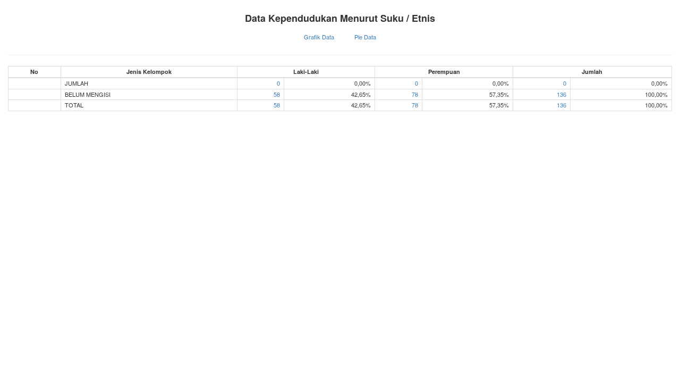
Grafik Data (319, 36)
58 (277, 94)
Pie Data (365, 36)
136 (561, 94)
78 (415, 94)
